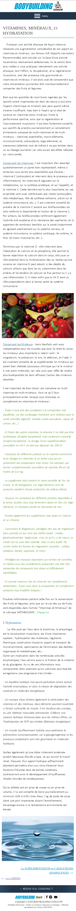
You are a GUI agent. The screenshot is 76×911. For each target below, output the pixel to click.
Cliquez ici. (43, 612)
